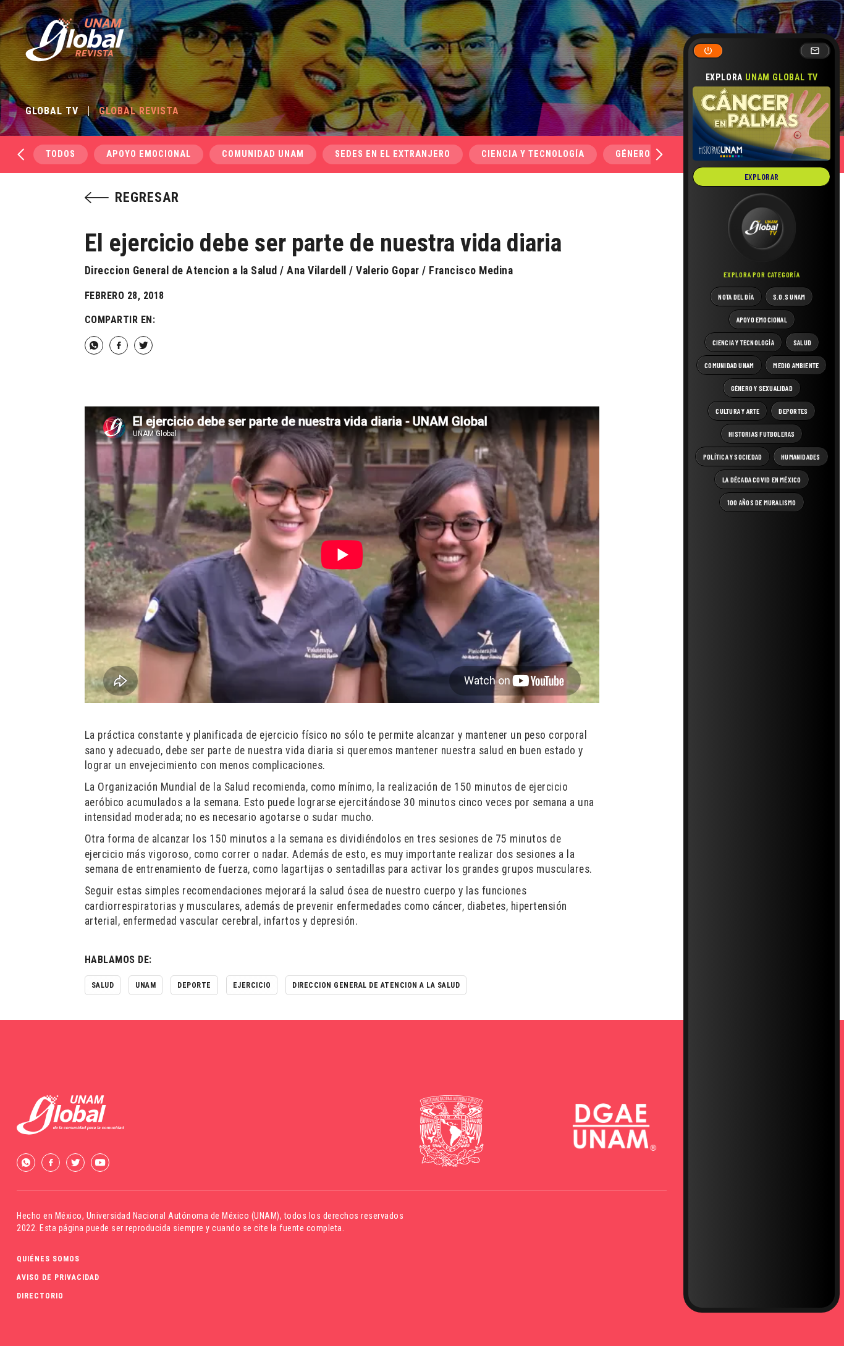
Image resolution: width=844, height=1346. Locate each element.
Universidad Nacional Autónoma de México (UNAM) (183, 1216)
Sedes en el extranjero (392, 154)
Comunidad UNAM (263, 154)
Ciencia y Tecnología (532, 154)
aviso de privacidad (58, 1277)
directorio (40, 1296)
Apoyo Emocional (148, 154)
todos (60, 154)
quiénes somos (48, 1259)
